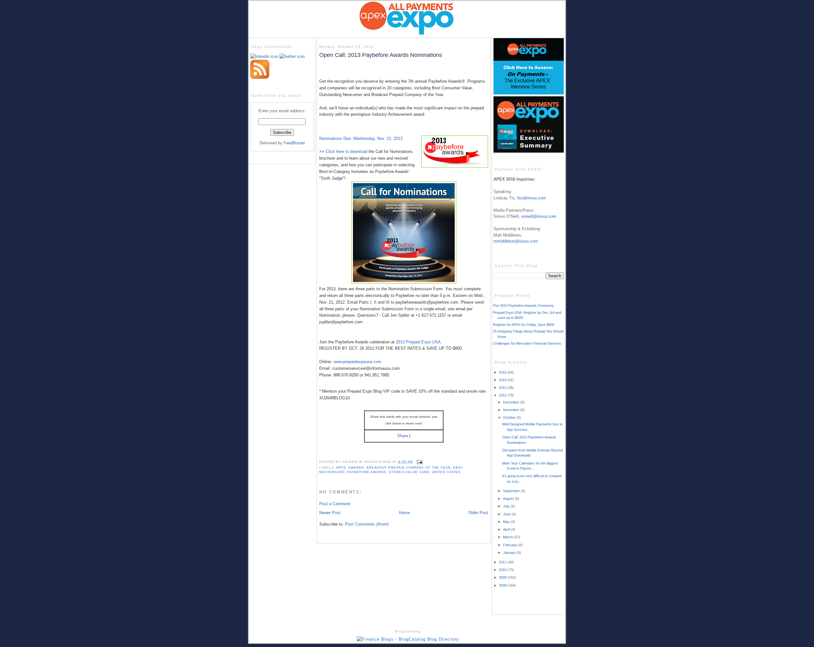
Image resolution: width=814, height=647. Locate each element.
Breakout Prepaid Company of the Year (409, 467)
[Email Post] (419, 462)
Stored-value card (409, 472)
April (507, 529)
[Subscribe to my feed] (259, 77)
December (511, 402)
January (510, 552)
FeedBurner (294, 143)
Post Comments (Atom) (367, 524)
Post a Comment (334, 503)
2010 (503, 570)
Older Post (478, 512)
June (507, 514)
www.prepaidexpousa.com (357, 361)
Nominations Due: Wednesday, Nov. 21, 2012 (361, 138)
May (507, 522)
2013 (503, 387)
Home (404, 512)
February (510, 545)
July (506, 506)
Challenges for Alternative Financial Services (527, 343)
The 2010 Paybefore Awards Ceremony (523, 305)
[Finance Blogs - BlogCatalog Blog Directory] (408, 639)
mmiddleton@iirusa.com (515, 241)
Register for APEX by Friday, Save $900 (523, 325)
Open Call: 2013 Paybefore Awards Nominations (380, 55)
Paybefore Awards (366, 472)
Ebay (458, 467)
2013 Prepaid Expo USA (418, 342)
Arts (341, 467)
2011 (503, 562)
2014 (503, 380)
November (511, 410)
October (510, 417)
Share (402, 435)
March (508, 537)
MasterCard (332, 472)
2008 (503, 585)
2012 (503, 395)
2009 (503, 577)
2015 (503, 372)
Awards (356, 467)
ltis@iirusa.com (531, 198)
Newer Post (330, 512)
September (512, 491)
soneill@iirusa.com (538, 216)
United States (446, 472)
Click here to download (346, 151)
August (509, 498)
